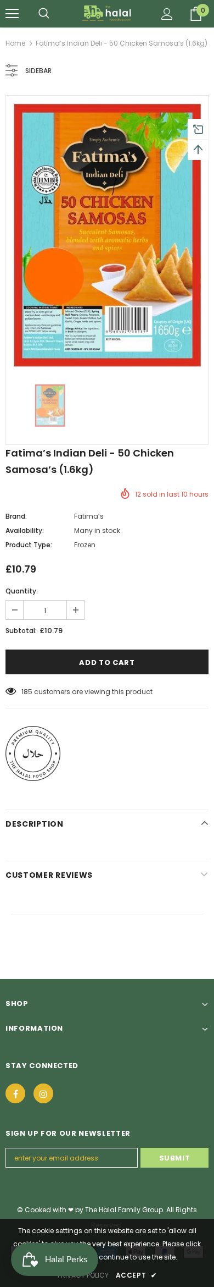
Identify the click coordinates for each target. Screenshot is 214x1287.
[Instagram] (43, 1093)
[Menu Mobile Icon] (12, 13)
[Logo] (107, 13)
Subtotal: (21, 630)
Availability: (24, 530)
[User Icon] (167, 14)
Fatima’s (89, 516)
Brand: (16, 516)
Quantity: (21, 591)
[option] (107, 234)
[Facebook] (15, 1093)
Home (15, 43)
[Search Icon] (43, 13)
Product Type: (28, 544)
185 (26, 691)
